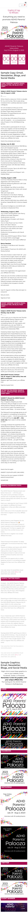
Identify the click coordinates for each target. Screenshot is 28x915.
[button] (25, 2)
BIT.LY (17, 572)
